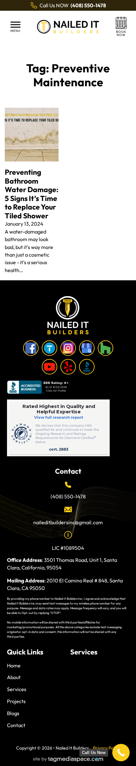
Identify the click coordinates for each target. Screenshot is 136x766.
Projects (16, 701)
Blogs (13, 713)
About (14, 677)
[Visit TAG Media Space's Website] (68, 759)
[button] (15, 27)
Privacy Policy (106, 748)
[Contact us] (121, 27)
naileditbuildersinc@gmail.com (68, 522)
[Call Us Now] (121, 752)
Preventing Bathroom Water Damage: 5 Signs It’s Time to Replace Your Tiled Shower (32, 193)
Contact (16, 725)
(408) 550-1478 (68, 496)
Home (14, 665)
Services (16, 689)
